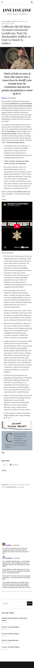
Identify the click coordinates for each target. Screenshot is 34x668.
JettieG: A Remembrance (10, 640)
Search (31, 2)
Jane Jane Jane (17, 9)
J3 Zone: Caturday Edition (10, 627)
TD (3, 21)
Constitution (20, 21)
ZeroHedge (12, 98)
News (12, 23)
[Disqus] (17, 517)
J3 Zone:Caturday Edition (10, 634)
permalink (20, 487)
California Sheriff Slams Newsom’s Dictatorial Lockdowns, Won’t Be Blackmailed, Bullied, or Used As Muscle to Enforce (16, 440)
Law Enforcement (23, 485)
